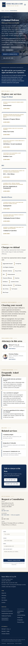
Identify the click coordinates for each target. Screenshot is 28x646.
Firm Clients (4, 600)
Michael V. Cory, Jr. (6, 629)
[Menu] (25, 5)
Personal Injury (20, 622)
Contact (3, 602)
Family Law (19, 617)
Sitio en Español (18, 643)
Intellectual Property (6, 615)
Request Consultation (14, 560)
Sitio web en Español (11, 586)
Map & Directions (10, 643)
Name (4, 531)
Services (7, 10)
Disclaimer (4, 643)
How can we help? (7, 549)
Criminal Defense (21, 615)
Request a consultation (10, 54)
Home (3, 10)
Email (4, 543)
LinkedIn (4, 586)
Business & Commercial (7, 611)
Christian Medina (5, 633)
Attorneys (4, 595)
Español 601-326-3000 (12, 483)
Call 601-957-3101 (8, 58)
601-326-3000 (5, 515)
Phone (4, 538)
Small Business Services (7, 613)
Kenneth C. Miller (5, 631)
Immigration (20, 619)
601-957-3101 (5, 510)
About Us (4, 593)
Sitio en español (15, 515)
